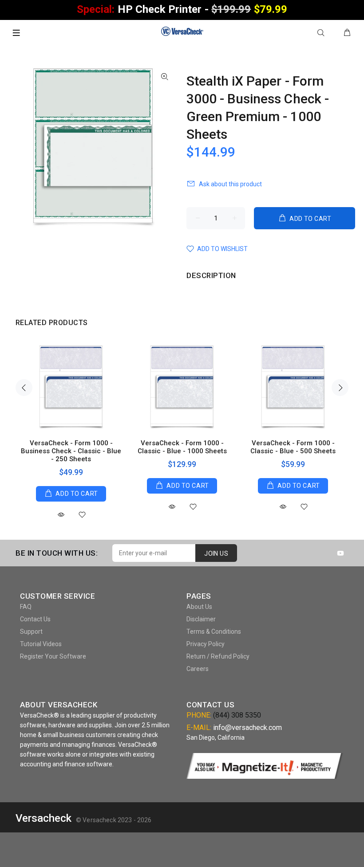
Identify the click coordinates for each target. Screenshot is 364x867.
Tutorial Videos (41, 643)
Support (31, 631)
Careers (197, 668)
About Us (199, 606)
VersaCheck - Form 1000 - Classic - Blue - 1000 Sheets (182, 447)
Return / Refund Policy (217, 656)
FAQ (26, 606)
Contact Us (35, 619)
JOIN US (216, 553)
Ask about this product (230, 184)
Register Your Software (53, 656)
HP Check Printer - (182, 9)
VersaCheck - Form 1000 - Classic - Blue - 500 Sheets (293, 447)
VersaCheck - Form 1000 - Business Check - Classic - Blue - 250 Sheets (71, 451)
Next (340, 387)
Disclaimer (201, 619)
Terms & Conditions (213, 631)
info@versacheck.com (247, 727)
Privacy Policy (205, 643)
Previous (24, 387)
